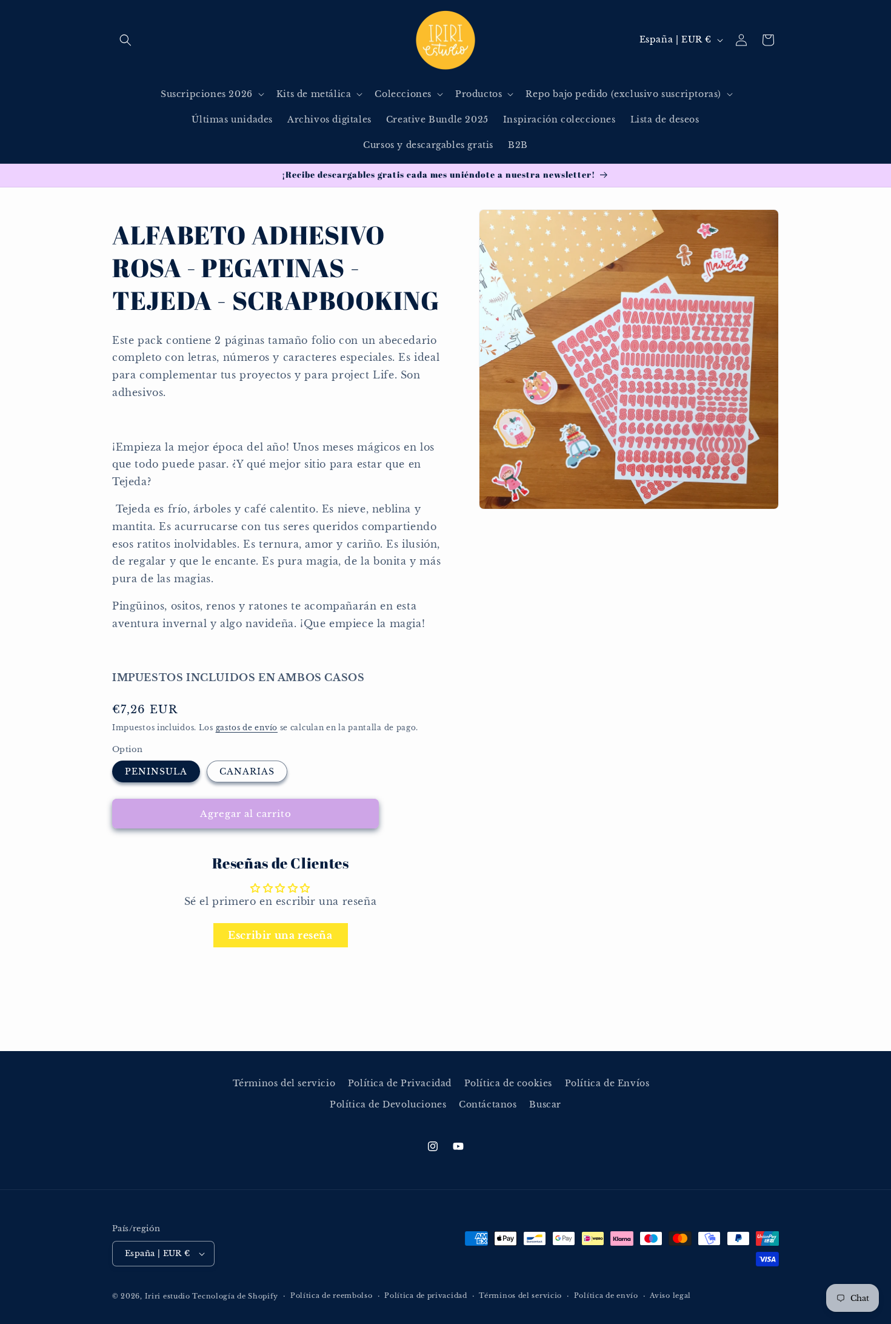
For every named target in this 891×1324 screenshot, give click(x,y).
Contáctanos (488, 1104)
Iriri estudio (167, 1296)
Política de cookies (508, 1083)
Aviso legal (670, 1295)
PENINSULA (156, 771)
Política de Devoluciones (388, 1104)
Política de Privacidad (400, 1083)
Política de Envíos (607, 1083)
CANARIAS (247, 771)
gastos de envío (247, 727)
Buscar (545, 1104)
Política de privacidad (425, 1295)
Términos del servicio (284, 1083)
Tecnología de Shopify (235, 1296)
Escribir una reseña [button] (280, 935)
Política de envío (606, 1295)
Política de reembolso (331, 1295)
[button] (125, 40)
